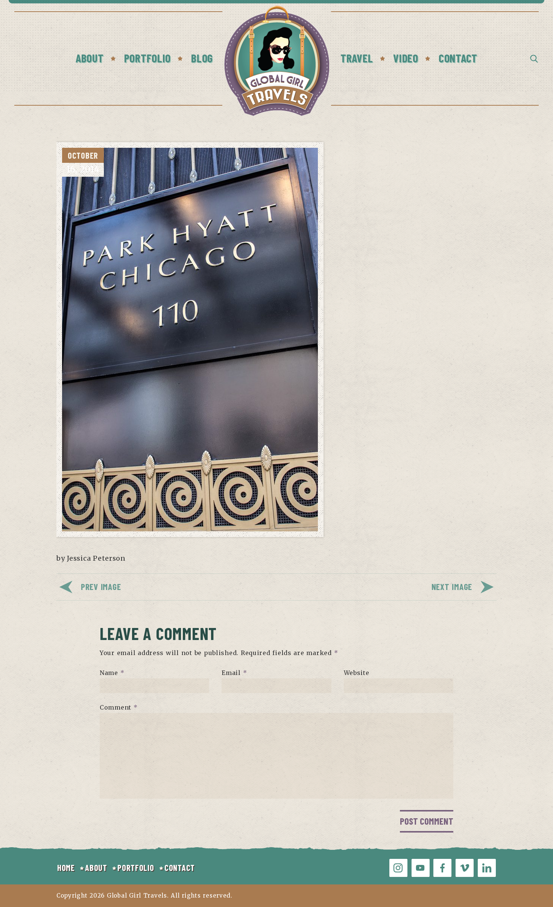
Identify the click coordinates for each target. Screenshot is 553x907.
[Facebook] (442, 868)
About (90, 58)
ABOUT (96, 867)
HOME (66, 867)
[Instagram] (398, 868)
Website (356, 672)
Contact (458, 58)
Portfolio (147, 58)
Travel (356, 58)
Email (234, 672)
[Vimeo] (465, 868)
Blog (202, 58)
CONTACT (179, 867)
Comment (119, 707)
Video (405, 58)
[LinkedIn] (487, 868)
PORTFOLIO (135, 867)
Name (112, 672)
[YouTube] (421, 868)
